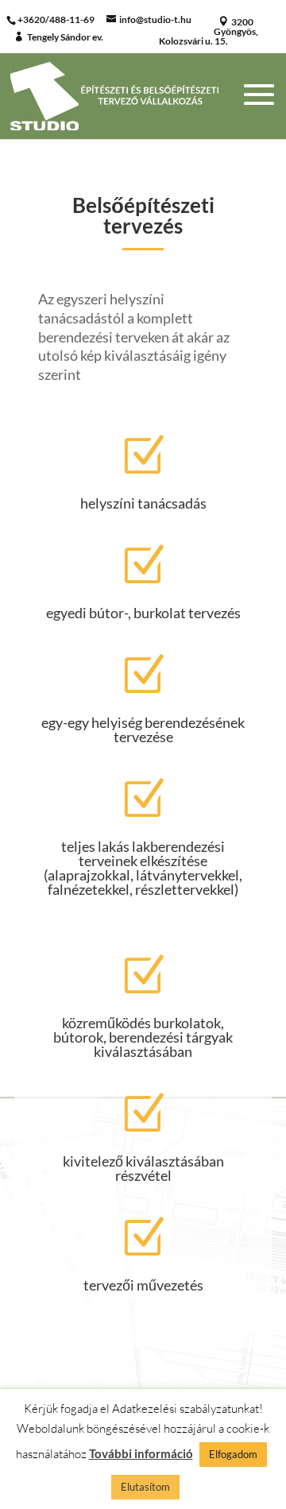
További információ (141, 1453)
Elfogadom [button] (233, 1454)
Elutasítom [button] (145, 1486)
